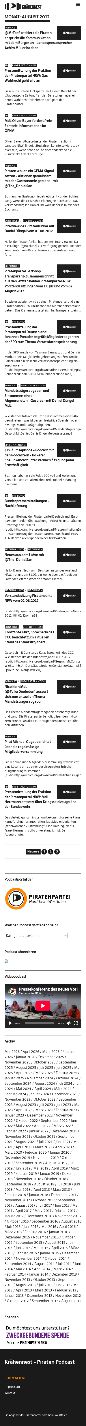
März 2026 (51, 1051)
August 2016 (71, 1221)
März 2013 (43, 1290)
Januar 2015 (49, 1253)
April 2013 (24, 1290)
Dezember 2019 (17, 1157)
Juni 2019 (23, 1168)
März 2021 (43, 1147)
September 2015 (29, 1242)
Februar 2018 (15, 1194)
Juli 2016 (14, 1226)
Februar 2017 (64, 1210)
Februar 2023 (66, 1110)
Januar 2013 (14, 1295)
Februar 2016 (35, 1232)
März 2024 (63, 1088)
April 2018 (42, 1189)
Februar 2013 (65, 1290)
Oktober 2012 (18, 1301)
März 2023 (44, 1110)
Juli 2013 (45, 1285)
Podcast (11, 27)
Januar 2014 (39, 1274)
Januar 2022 (39, 1131)
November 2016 (68, 1216)
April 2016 (67, 1226)
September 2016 (45, 1221)
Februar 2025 (66, 1073)
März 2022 (62, 1126)
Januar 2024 (39, 1094)
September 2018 (18, 1184)
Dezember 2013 (64, 1274)
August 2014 (44, 1263)
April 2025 (24, 1073)
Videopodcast (33, 220)
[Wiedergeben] (10, 1023)
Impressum (12, 1387)
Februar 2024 (15, 1094)
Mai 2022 (23, 1126)
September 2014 (18, 1263)
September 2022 (54, 1120)
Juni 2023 (63, 1104)
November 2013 (17, 1279)
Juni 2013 (63, 1285)
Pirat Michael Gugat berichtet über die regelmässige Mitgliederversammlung (28, 746)
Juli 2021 (45, 1141)
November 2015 (46, 1237)
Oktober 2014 (56, 1258)
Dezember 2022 (40, 1115)
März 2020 (13, 1152)
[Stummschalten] (68, 1023)
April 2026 (31, 1051)
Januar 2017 (14, 1216)
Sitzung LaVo (14, 549)
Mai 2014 (23, 1269)
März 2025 (44, 1073)
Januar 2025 (14, 1078)
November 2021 (17, 1136)
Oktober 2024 (67, 1078)
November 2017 (17, 1200)
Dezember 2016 (39, 1216)
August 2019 (55, 1163)
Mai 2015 (41, 1248)
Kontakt (10, 1393)
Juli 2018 (64, 1184)
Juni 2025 (63, 1067)
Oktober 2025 (45, 1062)
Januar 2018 (38, 1194)
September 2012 (45, 1301)
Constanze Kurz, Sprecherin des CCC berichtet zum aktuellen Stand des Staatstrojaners (29, 637)
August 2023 (26, 1104)
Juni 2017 (62, 1205)
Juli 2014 (65, 1263)
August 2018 (44, 1184)
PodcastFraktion (33, 385)
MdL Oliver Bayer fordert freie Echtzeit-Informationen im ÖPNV (28, 125)
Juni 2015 (23, 1248)
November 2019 (46, 1157)
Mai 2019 (41, 1168)
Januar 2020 (59, 1152)
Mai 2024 (23, 1088)
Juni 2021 (63, 1141)
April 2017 (23, 1210)
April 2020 (63, 1147)
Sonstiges (12, 220)
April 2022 (42, 1126)
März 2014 (62, 1269)
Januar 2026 (25, 1057)
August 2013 (26, 1285)
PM (6, 65)
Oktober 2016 (18, 1221)
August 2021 (26, 1141)
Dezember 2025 (51, 1057)
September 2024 (18, 1083)
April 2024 (42, 1088)
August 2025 (26, 1067)
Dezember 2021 (64, 1131)
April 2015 (59, 1248)
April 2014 (42, 1269)
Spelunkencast (16, 444)
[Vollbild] (75, 1023)
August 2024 (45, 1083)
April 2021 (24, 1147)
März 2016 (13, 1232)
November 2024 (40, 1078)
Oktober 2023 (45, 1099)
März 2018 (61, 1189)
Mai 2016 (48, 1226)
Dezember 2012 (39, 1295)
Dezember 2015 (17, 1237)
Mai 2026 (12, 1051)
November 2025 (17, 1062)
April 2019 (59, 1168)
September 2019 (29, 1163)
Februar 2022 (15, 1131)
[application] (43, 1005)
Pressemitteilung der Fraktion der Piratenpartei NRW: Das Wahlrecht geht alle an (28, 75)
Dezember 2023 (65, 1094)
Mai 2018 (23, 1189)
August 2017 (25, 1205)
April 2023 (24, 1110)
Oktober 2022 (27, 1120)
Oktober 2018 (55, 1179)
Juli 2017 (45, 1205)
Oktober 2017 (44, 1200)
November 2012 (68, 1295)
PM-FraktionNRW (24, 65)
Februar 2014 (15, 1274)
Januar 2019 (49, 1173)
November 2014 (29, 1258)
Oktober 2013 (44, 1279)
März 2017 (43, 1210)
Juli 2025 (46, 1067)
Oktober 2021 (44, 1136)
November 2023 (17, 1099)
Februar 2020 (36, 1152)
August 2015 (55, 1242)
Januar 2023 (14, 1115)
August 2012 (71, 1301)
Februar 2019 (26, 1173)
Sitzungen (12, 266)
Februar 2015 (26, 1253)
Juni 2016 (31, 1226)
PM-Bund (18, 321)
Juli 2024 (65, 1083)
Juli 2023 (46, 1104)
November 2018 (28, 1179)
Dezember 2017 (63, 1194)
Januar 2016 (58, 1232)
